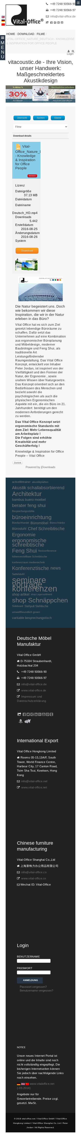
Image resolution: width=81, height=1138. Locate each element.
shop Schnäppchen (40, 600)
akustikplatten (40, 482)
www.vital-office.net (34, 787)
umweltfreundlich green (26, 612)
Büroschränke (57, 523)
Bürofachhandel (20, 523)
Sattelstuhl (18, 574)
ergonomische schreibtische (29, 543)
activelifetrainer (21, 481)
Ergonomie (23, 534)
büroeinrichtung (32, 517)
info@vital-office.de (63, 16)
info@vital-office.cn (34, 872)
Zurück (17, 463)
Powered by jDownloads (40, 467)
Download (26, 34)
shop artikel (20, 594)
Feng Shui (24, 551)
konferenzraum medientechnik (28, 562)
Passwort (24, 968)
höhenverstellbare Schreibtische (29, 556)
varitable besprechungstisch (32, 618)
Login (68, 52)
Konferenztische (30, 568)
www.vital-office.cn (33, 878)
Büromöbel (39, 523)
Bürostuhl (19, 529)
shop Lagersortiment (41, 594)
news (55, 568)
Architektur (27, 494)
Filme (41, 34)
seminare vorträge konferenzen (34, 584)
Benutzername (28, 956)
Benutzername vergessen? (36, 990)
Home (10, 34)
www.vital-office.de (33, 690)
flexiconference (47, 550)
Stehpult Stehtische (36, 606)
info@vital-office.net (34, 781)
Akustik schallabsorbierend (38, 487)
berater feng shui (29, 505)
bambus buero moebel (29, 500)
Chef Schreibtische (46, 528)
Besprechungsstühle (23, 511)
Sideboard (17, 606)
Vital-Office (25, 15)
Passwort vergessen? (33, 986)
